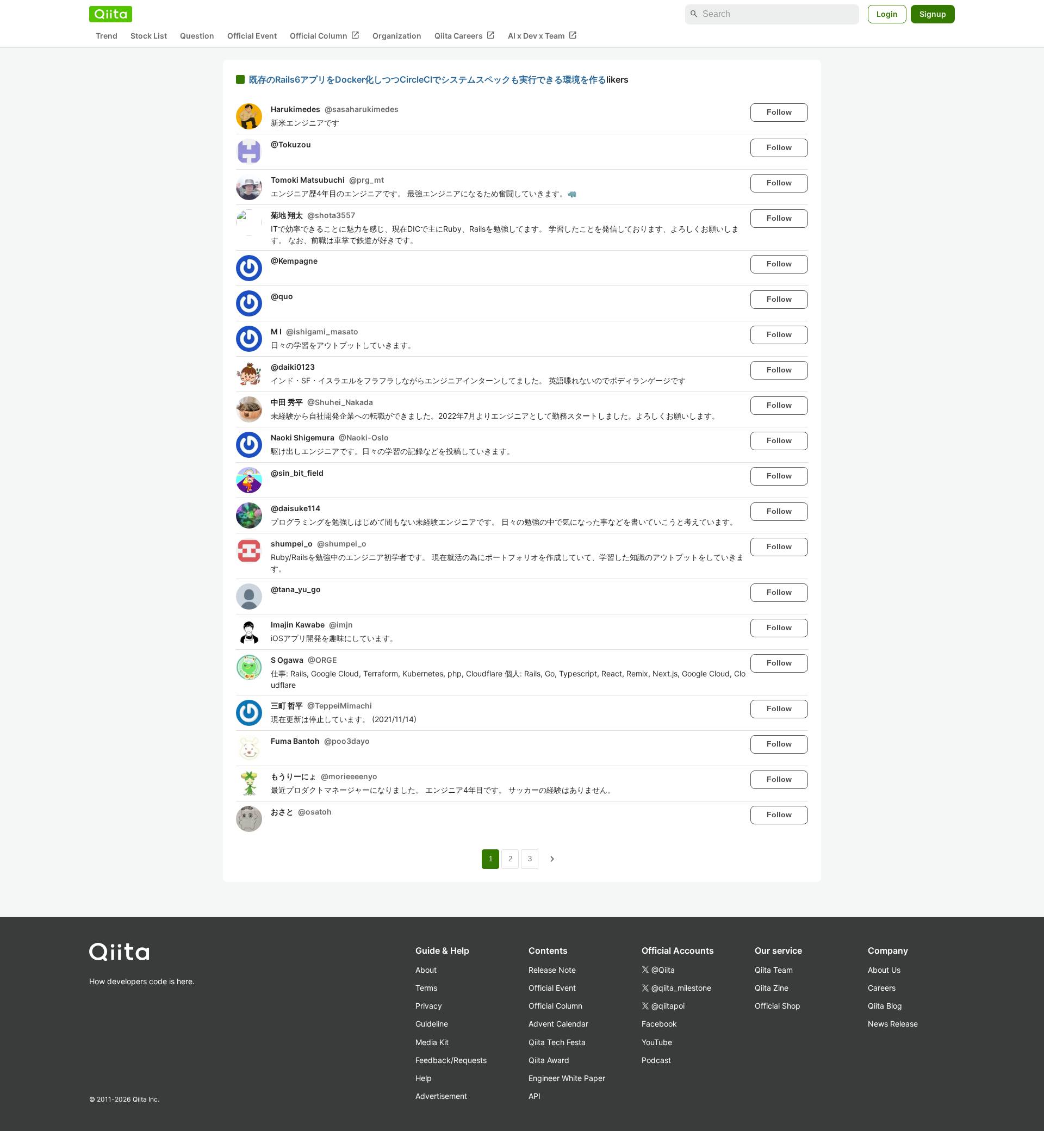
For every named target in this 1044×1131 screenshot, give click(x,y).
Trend (106, 35)
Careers (882, 987)
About (426, 969)
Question (197, 35)
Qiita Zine (771, 987)
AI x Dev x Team (542, 35)
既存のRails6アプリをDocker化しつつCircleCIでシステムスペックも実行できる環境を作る (427, 79)
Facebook (659, 1023)
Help (423, 1078)
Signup (932, 13)
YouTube (657, 1042)
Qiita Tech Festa (557, 1042)
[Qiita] (110, 14)
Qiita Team (774, 969)
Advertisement (441, 1096)
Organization (396, 35)
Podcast (656, 1060)
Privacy (428, 1005)
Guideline (431, 1023)
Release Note (552, 969)
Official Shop (777, 1005)
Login (887, 13)
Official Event (252, 35)
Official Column (324, 35)
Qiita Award (549, 1060)
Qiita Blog (885, 1005)
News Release (893, 1023)
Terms (426, 987)
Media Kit (432, 1042)
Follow (779, 112)
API (534, 1096)
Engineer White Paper (567, 1078)
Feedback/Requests (451, 1060)
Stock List (148, 35)
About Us (884, 969)
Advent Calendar (558, 1023)
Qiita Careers (464, 35)
